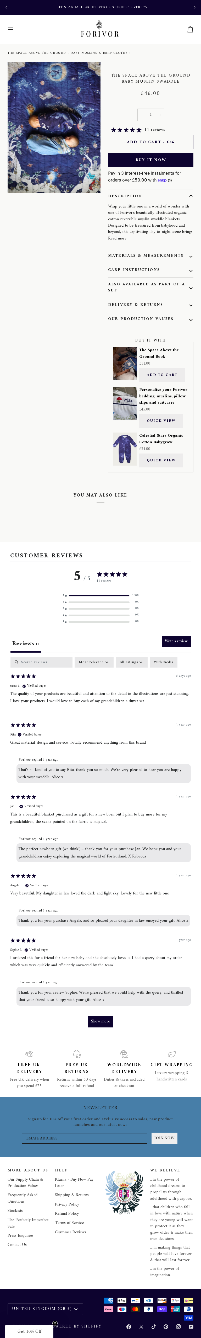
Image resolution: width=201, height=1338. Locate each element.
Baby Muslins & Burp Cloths (99, 53)
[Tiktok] (154, 1326)
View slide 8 (55, 195)
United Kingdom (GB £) (42, 1309)
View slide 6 (43, 195)
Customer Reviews (70, 1232)
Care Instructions (134, 270)
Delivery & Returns (135, 304)
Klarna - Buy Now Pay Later (74, 1183)
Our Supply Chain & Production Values (25, 1183)
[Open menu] (15, 29)
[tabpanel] (100, 845)
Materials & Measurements (146, 255)
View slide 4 (31, 195)
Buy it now (151, 160)
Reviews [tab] (25, 643)
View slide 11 (73, 195)
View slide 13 (85, 195)
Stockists (15, 1210)
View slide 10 (67, 195)
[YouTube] (191, 1326)
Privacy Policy (67, 1204)
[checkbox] (163, 662)
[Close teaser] (55, 1323)
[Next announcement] (195, 7)
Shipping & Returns (72, 1195)
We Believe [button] (165, 1171)
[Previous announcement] (6, 7)
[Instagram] (178, 1326)
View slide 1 (13, 195)
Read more (117, 238)
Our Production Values (141, 319)
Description (125, 196)
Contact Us (17, 1245)
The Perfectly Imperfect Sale (28, 1223)
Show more (100, 1021)
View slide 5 (37, 195)
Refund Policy (67, 1213)
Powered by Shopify (75, 1326)
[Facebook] (128, 1326)
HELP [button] (61, 1171)
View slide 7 (49, 195)
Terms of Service (69, 1223)
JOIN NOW (164, 1138)
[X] (141, 1326)
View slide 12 (79, 195)
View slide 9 (61, 195)
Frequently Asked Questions (22, 1198)
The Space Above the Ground (37, 53)
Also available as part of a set (146, 287)
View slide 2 (19, 195)
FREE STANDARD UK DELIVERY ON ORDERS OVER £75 (100, 7)
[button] (100, 596)
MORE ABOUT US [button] (28, 1171)
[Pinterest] (166, 1326)
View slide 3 (25, 195)
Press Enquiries (21, 1235)
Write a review (176, 641)
